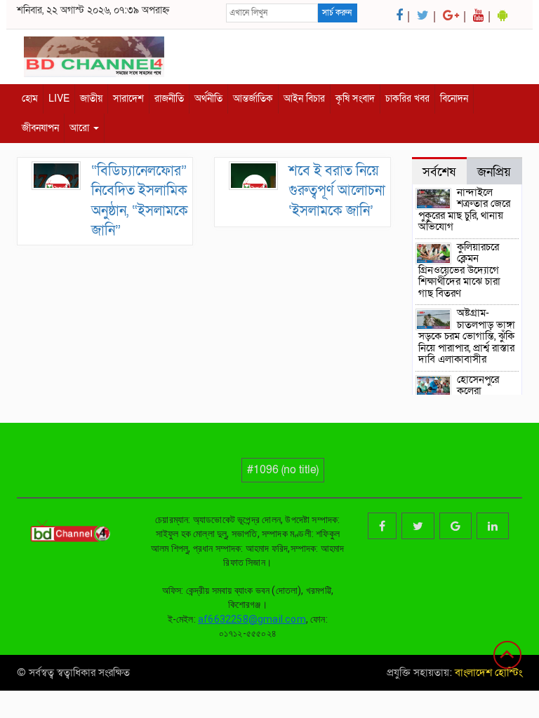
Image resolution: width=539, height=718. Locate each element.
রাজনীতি (169, 98)
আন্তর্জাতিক (253, 98)
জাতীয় (91, 98)
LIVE (58, 98)
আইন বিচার (304, 98)
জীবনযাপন (40, 128)
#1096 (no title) (283, 469)
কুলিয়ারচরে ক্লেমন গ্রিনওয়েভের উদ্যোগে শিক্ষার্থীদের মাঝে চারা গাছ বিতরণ (459, 270)
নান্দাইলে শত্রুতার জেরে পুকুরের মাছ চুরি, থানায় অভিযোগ (464, 209)
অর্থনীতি (208, 98)
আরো (80, 128)
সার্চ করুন (337, 12)
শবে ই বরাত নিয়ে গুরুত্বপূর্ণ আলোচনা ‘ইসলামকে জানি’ (336, 191)
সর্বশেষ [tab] (438, 171)
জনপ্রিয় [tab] (494, 171)
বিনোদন (454, 98)
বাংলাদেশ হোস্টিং (487, 672)
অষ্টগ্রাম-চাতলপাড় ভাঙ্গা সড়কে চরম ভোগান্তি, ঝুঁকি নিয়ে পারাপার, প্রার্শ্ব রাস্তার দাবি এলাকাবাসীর (467, 336)
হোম (30, 98)
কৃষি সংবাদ (355, 98)
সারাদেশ (128, 98)
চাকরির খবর (407, 98)
